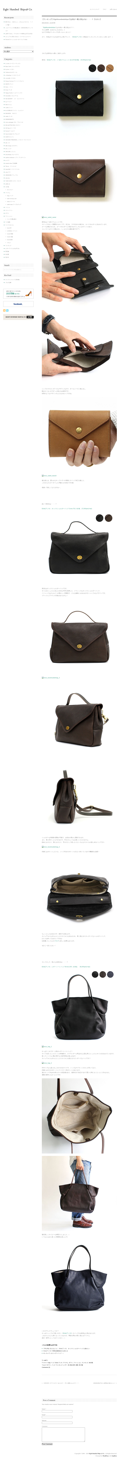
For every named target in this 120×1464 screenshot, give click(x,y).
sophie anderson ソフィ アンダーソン (15, 157)
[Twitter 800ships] (7, 310)
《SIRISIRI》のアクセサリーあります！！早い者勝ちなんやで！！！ (60, 1383)
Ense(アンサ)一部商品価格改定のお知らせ (55, 1351)
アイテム (65, 1362)
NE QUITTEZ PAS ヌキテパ (12, 125)
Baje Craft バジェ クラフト (12, 66)
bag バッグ (51, 1362)
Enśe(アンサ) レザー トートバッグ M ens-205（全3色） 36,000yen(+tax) (66, 967)
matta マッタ (8, 116)
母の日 (7, 257)
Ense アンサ (58, 1362)
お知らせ (7, 184)
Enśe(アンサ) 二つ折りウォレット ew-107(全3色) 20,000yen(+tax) (69, 60)
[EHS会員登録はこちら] (18, 298)
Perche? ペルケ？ (10, 131)
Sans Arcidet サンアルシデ (12, 134)
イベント (7, 207)
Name (43, 1409)
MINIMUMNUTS (9, 119)
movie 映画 (10, 233)
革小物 (81, 1365)
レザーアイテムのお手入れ (12, 248)
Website (44, 1420)
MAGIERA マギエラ (11, 113)
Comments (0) (46, 1367)
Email (43, 1414)
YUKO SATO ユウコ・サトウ (13, 181)
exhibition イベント (12, 231)
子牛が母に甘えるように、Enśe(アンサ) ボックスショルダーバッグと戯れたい (66, 1348)
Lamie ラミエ (9, 107)
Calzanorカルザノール (11, 72)
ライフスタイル (9, 225)
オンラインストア (94, 9)
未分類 (91, 1362)
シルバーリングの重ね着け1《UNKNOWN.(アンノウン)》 (19, 29)
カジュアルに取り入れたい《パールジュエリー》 (18, 36)
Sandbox (114, 1456)
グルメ (9, 242)
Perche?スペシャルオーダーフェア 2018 (16, 39)
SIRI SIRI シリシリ (10, 151)
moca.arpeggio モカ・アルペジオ (14, 122)
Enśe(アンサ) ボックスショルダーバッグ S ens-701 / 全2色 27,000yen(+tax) (67, 508)
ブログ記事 (8, 282)
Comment (44, 1426)
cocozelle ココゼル (10, 78)
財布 (73, 1365)
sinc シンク (8, 148)
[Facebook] (18, 306)
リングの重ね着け (12, 219)
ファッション (77, 1362)
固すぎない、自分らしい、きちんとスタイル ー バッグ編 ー (19, 23)
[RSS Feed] (4, 310)
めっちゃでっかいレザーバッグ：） (53, 1353)
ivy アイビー (8, 101)
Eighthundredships (49, 27)
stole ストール (11, 201)
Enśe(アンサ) (77, 37)
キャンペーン (8, 210)
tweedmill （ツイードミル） (12, 169)
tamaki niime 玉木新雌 (11, 163)
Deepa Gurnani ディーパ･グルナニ (14, 81)
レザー (65, 1365)
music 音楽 (10, 236)
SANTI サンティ (9, 137)
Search (6, 265)
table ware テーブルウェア (14, 204)
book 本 (9, 228)
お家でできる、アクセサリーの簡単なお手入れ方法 (18, 33)
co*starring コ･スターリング (12, 75)
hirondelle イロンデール (11, 95)
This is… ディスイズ (10, 166)
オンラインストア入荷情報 (12, 279)
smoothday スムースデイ (12, 154)
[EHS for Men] (18, 319)
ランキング (85, 1362)
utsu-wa (7, 178)
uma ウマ (7, 172)
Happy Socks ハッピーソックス (13, 93)
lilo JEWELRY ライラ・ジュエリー (14, 110)
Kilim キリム (8, 104)
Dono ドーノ (9, 87)
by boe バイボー (9, 69)
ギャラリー (10, 189)
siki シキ (7, 142)
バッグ (53, 1365)
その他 (7, 186)
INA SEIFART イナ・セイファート (14, 98)
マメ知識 (7, 222)
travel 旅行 (10, 239)
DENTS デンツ (9, 84)
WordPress (106, 1456)
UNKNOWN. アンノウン (11, 175)
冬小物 (70, 1365)
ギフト (71, 1362)
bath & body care (12, 198)
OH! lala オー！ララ (10, 128)
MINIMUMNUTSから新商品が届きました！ (105, 1383)
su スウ (7, 160)
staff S (45, 1360)
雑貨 (77, 1365)
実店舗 (7, 251)
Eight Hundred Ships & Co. (17, 9)
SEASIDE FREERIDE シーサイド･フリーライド (18, 139)
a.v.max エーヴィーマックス (12, 63)
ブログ (104, 9)
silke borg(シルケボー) (11, 145)
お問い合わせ (113, 9)
